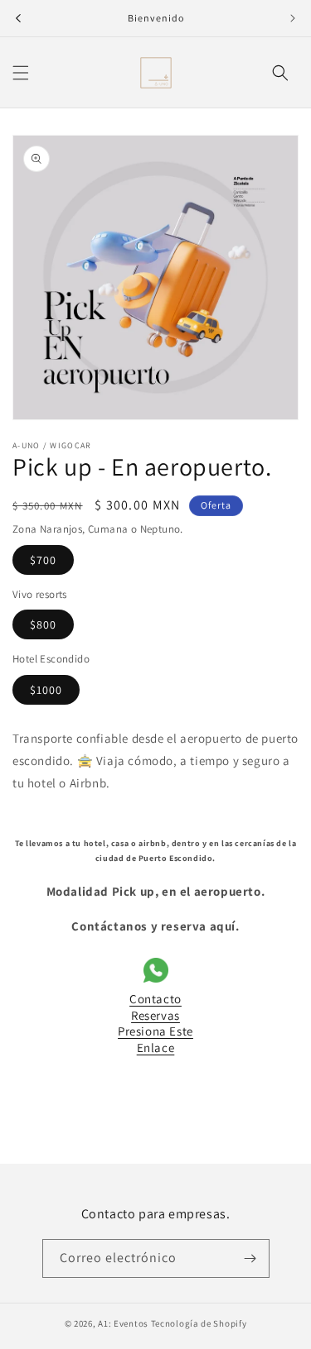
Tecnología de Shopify (199, 1323)
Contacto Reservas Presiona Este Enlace (155, 1023)
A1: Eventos (123, 1323)
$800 (43, 624)
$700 (43, 560)
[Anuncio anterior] (18, 18)
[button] (20, 73)
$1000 (46, 689)
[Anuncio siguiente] (293, 18)
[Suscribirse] (250, 1258)
